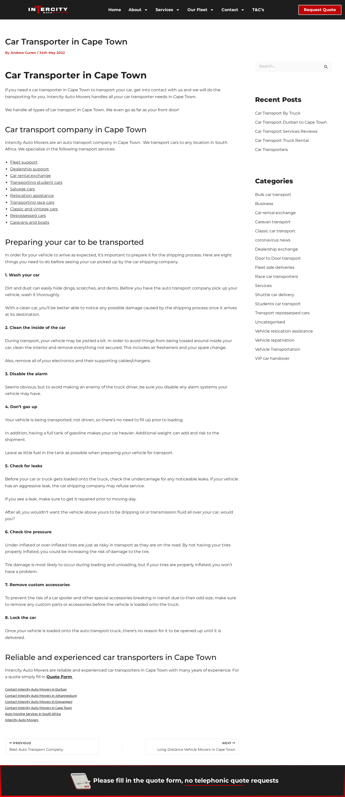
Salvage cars (22, 189)
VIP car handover (272, 358)
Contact (229, 9)
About (135, 9)
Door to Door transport (278, 258)
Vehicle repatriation (274, 340)
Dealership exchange (276, 249)
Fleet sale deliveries (274, 267)
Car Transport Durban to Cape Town (291, 122)
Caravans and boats (29, 222)
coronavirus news (272, 240)
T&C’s (258, 9)
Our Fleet (197, 9)
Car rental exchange (30, 175)
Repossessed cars (28, 215)
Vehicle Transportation (277, 349)
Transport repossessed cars (282, 313)
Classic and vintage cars (34, 209)
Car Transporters (271, 149)
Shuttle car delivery (274, 294)
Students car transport (278, 303)
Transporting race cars (32, 202)
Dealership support (29, 169)
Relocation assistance (32, 195)
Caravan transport (273, 221)
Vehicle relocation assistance (284, 331)
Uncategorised (270, 322)
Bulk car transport (273, 194)
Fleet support (24, 162)
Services (164, 9)
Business (264, 203)
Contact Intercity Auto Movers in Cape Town (38, 708)
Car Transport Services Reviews (286, 131)
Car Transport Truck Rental (282, 140)
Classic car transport (275, 231)
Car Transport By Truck (278, 113)
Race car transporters (276, 276)
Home (114, 9)
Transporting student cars (36, 182)
